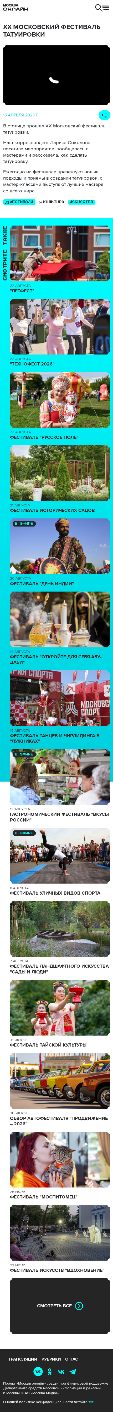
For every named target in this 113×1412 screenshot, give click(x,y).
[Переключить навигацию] (102, 8)
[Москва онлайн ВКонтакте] (39, 1371)
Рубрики (51, 1359)
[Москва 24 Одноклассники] (50, 1371)
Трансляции (22, 1359)
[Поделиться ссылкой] (104, 115)
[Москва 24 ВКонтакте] (62, 1371)
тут (91, 1402)
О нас (71, 1359)
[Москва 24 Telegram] (74, 1371)
